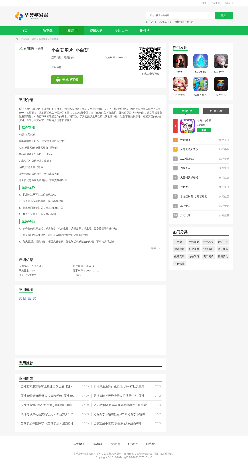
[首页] (32, 16)
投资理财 (194, 249)
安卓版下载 (70, 80)
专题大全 (121, 30)
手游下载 (215, 3)
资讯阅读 (208, 256)
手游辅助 (194, 241)
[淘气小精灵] (187, 126)
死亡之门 (151, 21)
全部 (179, 241)
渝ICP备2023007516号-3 (137, 457)
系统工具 (223, 241)
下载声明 (115, 443)
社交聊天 (208, 241)
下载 (203, 130)
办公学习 (194, 256)
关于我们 (79, 443)
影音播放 (223, 249)
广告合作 (133, 443)
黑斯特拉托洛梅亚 (184, 21)
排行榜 (145, 30)
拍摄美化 (223, 256)
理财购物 (54, 39)
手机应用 (228, 3)
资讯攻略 (96, 30)
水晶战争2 (165, 21)
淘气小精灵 (204, 120)
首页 (204, 3)
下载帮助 (97, 443)
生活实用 (179, 256)
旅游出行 (208, 249)
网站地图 (151, 443)
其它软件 (179, 263)
